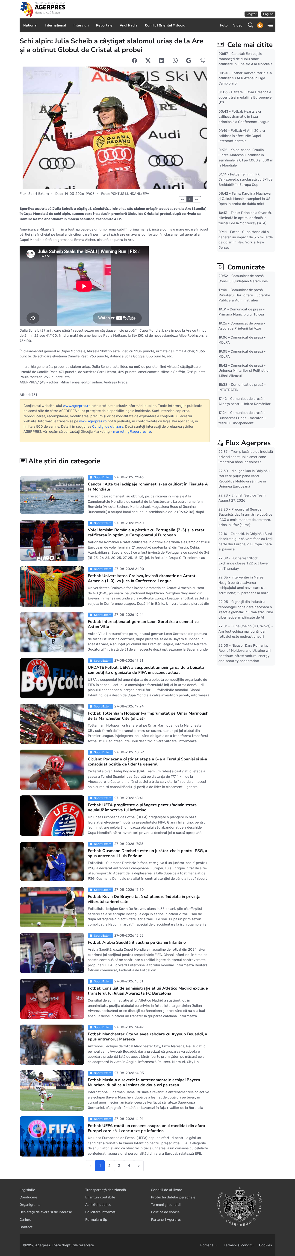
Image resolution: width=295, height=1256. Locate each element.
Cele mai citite (249, 45)
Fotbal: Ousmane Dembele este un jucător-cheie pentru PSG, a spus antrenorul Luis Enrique (147, 853)
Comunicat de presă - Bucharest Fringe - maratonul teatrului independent (242, 418)
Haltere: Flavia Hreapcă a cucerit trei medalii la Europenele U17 (244, 97)
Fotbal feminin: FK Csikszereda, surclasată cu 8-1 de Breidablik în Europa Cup (245, 179)
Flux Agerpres (248, 443)
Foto (224, 25)
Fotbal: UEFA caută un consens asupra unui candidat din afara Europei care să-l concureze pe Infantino (146, 1128)
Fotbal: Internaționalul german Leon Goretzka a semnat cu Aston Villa (143, 624)
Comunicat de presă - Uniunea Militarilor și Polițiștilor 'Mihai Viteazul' (244, 370)
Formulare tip (96, 1220)
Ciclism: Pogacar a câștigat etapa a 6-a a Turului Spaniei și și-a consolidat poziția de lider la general (147, 761)
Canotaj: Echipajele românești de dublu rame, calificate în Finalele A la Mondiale (245, 59)
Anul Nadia (129, 25)
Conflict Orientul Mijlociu (165, 25)
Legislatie (27, 1190)
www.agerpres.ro (77, 406)
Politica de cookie (165, 1212)
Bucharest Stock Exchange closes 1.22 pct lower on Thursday (243, 563)
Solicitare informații (101, 1212)
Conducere (28, 1197)
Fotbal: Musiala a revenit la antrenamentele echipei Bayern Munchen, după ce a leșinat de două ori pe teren (144, 1082)
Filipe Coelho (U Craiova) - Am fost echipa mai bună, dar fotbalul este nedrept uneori (245, 631)
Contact (26, 1227)
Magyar (251, 14)
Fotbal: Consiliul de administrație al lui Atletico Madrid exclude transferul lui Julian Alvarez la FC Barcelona (148, 990)
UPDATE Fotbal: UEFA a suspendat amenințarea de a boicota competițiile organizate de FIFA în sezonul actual (146, 670)
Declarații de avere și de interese (46, 1212)
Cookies (265, 1245)
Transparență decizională (105, 1190)
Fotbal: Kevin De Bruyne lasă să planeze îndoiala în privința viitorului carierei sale (144, 899)
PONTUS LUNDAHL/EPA (130, 194)
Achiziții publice (98, 1205)
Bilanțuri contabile (100, 1197)
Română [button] (207, 1245)
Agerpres (42, 1245)
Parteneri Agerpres (166, 1220)
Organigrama (30, 1205)
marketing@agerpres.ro (132, 431)
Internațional (55, 25)
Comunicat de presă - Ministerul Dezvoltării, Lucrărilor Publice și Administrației (244, 295)
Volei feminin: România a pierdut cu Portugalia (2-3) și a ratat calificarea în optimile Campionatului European (146, 532)
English (268, 14)
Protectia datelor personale (173, 1197)
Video (237, 25)
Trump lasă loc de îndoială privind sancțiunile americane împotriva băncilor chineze (245, 457)
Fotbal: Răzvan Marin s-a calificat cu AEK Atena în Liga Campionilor (245, 78)
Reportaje (104, 25)
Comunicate (245, 267)
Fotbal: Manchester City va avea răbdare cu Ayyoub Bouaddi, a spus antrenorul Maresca (147, 1036)
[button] (269, 25)
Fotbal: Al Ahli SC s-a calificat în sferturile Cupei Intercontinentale (241, 136)
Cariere (25, 1220)
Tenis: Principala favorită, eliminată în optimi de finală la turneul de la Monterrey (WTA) (245, 217)
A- (182, 199)
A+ (196, 199)
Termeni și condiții (166, 1205)
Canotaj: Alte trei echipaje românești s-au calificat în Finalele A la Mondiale (148, 486)
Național (30, 25)
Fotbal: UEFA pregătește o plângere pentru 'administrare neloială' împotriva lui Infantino (142, 807)
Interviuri (81, 25)
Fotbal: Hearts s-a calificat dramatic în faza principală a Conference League (243, 116)
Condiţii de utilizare (107, 426)
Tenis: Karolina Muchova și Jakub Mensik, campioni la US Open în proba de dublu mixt (244, 198)
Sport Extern (38, 194)
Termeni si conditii (239, 1245)
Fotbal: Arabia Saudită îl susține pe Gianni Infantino (137, 942)
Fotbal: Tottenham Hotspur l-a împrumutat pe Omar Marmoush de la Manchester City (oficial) (148, 715)
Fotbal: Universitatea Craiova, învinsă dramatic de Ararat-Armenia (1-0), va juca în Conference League (142, 578)
